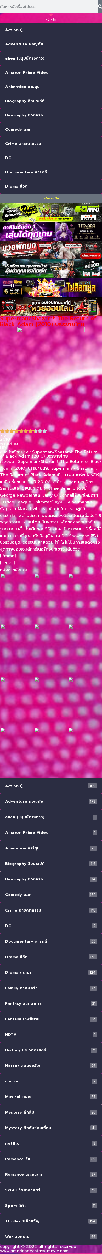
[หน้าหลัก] (51, 14)
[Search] (100, 6)
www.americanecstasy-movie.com (34, 1251)
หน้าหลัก (51, 19)
